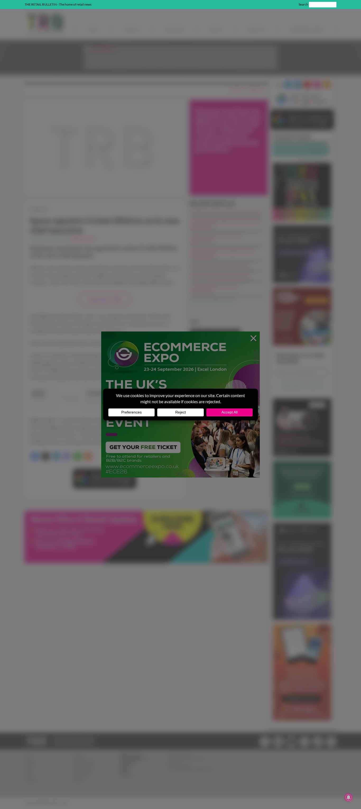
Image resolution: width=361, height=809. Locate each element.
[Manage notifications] (348, 797)
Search (303, 4)
